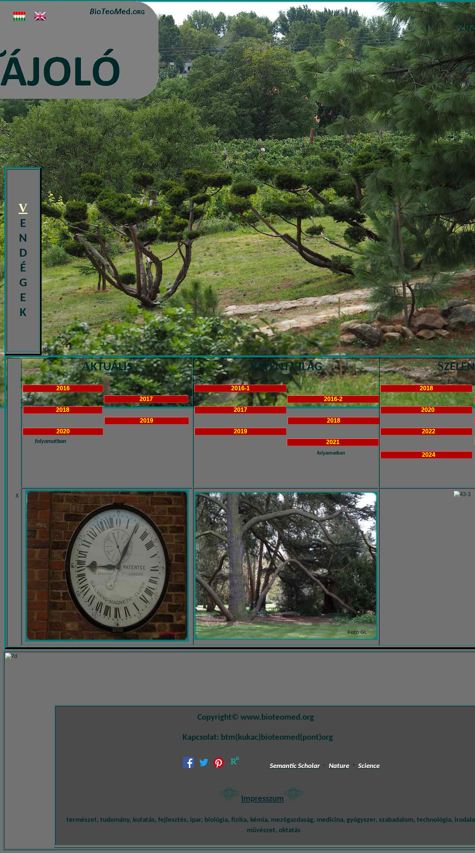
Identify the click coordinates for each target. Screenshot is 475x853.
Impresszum (262, 799)
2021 (334, 442)
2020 (64, 431)
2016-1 (240, 388)
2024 (426, 455)
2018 (62, 410)
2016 (63, 388)
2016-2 (333, 399)
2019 (147, 420)
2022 (426, 431)
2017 (146, 399)
